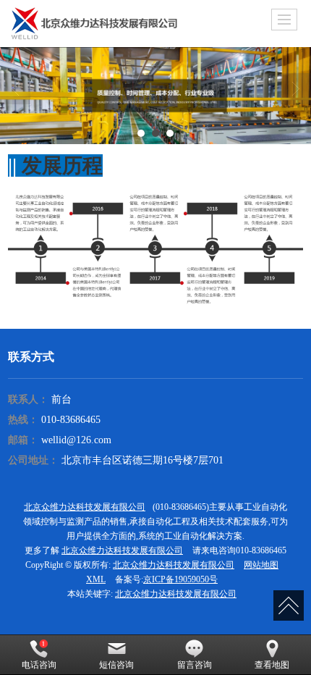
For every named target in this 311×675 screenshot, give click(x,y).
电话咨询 (39, 665)
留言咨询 (194, 665)
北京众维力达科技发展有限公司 (84, 507)
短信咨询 (116, 665)
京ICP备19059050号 (180, 579)
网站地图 (261, 565)
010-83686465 (71, 419)
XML (96, 579)
